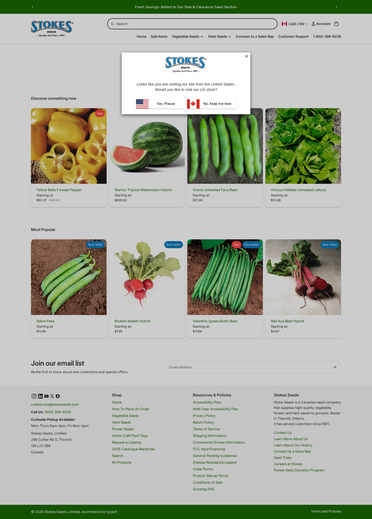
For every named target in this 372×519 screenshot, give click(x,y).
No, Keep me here (216, 104)
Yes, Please (166, 104)
